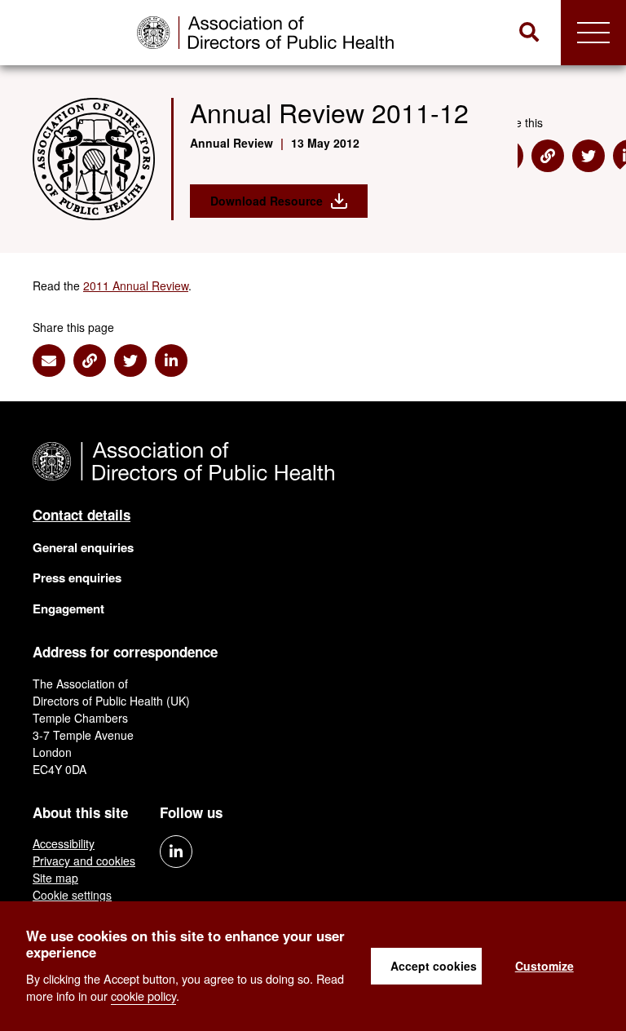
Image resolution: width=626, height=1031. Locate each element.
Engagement (68, 608)
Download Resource (266, 200)
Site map (55, 877)
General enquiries (83, 547)
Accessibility (64, 843)
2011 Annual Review (135, 285)
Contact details (81, 514)
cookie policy (143, 995)
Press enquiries (77, 577)
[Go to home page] (265, 32)
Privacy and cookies (84, 860)
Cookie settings (72, 895)
